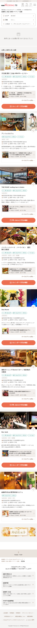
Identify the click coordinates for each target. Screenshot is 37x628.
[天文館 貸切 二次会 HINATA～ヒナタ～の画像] (18, 61)
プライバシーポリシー (27, 613)
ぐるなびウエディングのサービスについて (13, 620)
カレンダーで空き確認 (19, 106)
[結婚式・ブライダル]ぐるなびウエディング (12, 559)
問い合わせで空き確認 (19, 220)
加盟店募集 (30, 616)
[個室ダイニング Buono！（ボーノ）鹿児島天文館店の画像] (18, 358)
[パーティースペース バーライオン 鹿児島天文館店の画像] (18, 236)
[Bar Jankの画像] (18, 420)
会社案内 (6, 613)
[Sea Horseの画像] (18, 298)
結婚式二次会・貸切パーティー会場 (10, 561)
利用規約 (12, 613)
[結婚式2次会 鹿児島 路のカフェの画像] (18, 480)
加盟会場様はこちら (20, 616)
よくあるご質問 (30, 620)
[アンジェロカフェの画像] (18, 122)
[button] (18, 576)
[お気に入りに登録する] (33, 70)
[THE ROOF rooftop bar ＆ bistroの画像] (18, 175)
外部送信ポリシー (8, 616)
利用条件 (18, 613)
